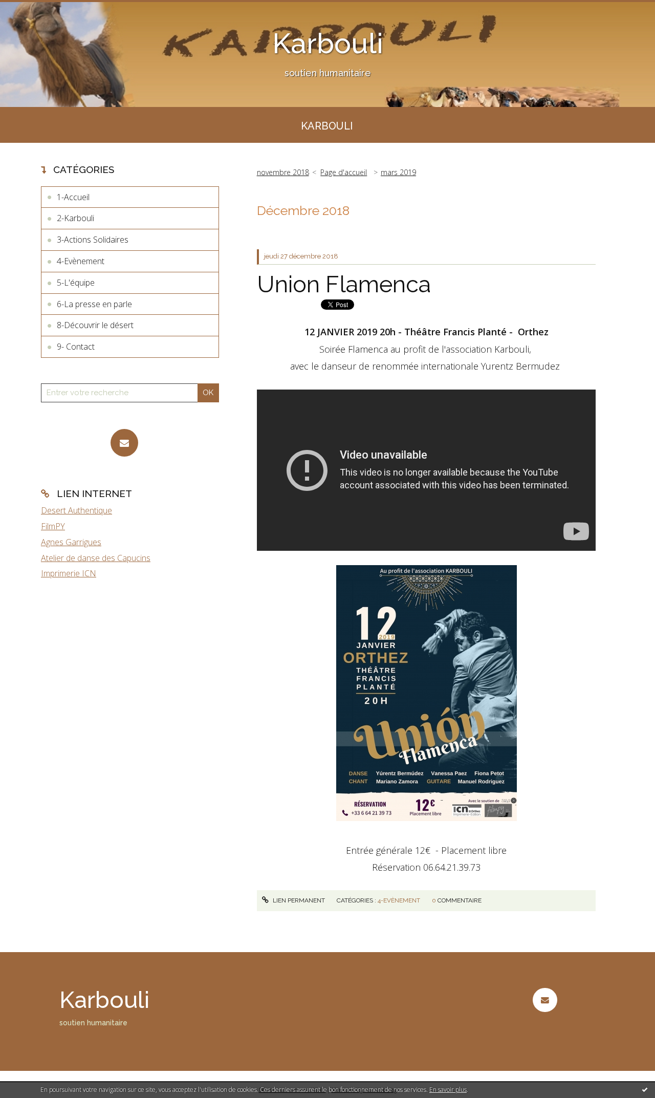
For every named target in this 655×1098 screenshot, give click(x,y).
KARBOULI (327, 126)
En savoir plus (448, 1089)
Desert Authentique (76, 510)
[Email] (124, 443)
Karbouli (327, 43)
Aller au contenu (34, 9)
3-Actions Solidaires (92, 239)
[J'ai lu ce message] (645, 1089)
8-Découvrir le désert (95, 325)
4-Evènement (80, 261)
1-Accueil (73, 197)
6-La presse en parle (94, 304)
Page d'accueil (343, 172)
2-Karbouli (75, 218)
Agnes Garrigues (71, 542)
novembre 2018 (283, 172)
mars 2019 (398, 172)
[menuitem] (327, 125)
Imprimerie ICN (68, 573)
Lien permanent (297, 900)
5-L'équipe (76, 282)
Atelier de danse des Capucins (95, 558)
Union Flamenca (344, 284)
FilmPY (53, 526)
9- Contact (76, 346)
